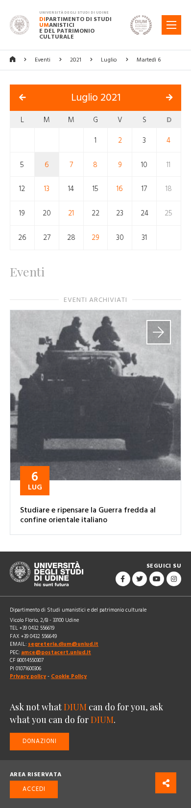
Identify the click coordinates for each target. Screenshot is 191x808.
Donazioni (40, 741)
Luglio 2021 (95, 97)
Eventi (42, 60)
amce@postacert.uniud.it (56, 652)
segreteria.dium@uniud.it (63, 644)
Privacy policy (28, 676)
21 (71, 213)
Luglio (109, 60)
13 (46, 189)
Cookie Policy (69, 676)
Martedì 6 (149, 60)
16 (120, 189)
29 (95, 238)
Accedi (34, 789)
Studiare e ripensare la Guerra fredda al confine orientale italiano (88, 515)
